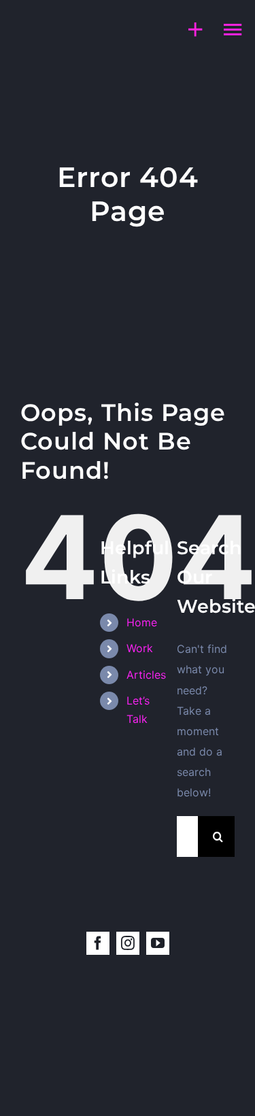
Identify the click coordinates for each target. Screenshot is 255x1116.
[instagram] (127, 943)
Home (141, 622)
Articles (146, 674)
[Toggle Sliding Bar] (188, 29)
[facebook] (97, 943)
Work (139, 648)
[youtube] (157, 943)
